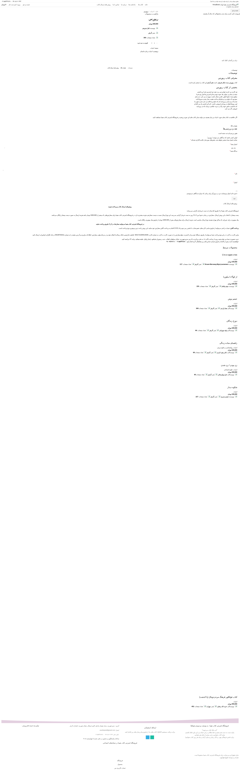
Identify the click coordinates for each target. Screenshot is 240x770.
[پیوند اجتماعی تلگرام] (24, 1)
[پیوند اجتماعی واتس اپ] (27, 1)
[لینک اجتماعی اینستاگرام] (29, 1)
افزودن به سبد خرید (143, 43)
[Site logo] (226, 4)
